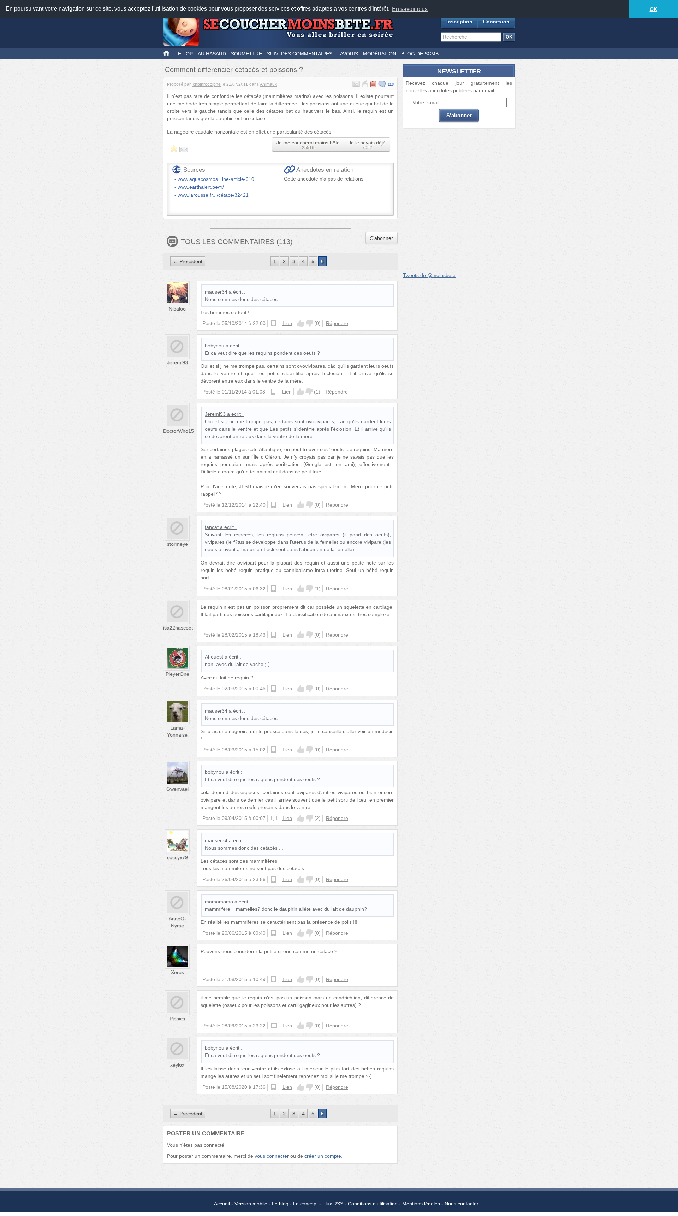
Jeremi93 (177, 362)
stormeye (177, 544)
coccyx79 (177, 857)
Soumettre (246, 54)
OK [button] (653, 9)
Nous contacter (461, 1203)
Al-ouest (214, 657)
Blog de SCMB (420, 54)
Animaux (268, 84)
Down (309, 323)
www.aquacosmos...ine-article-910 (216, 179)
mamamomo (219, 901)
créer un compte (322, 1156)
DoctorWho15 (178, 431)
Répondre (337, 323)
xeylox (177, 1065)
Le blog (280, 1203)
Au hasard (212, 54)
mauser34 (216, 292)
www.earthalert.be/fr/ (201, 187)
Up (300, 323)
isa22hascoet (178, 628)
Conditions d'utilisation (373, 1203)
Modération (379, 54)
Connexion (496, 21)
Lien (287, 323)
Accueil (222, 1203)
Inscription (459, 21)
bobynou (214, 345)
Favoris (347, 54)
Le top (184, 54)
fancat (212, 527)
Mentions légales (421, 1203)
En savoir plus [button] (410, 9)
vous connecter (272, 1156)
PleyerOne (177, 674)
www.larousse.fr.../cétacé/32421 (213, 195)
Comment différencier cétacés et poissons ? (234, 69)
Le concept (305, 1203)
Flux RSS (332, 1203)
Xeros (177, 972)
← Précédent (187, 261)
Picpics (177, 1018)
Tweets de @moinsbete (429, 275)
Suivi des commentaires (299, 54)
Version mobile (250, 1203)
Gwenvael (177, 789)
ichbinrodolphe (206, 84)
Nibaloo (177, 309)
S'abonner (381, 238)
